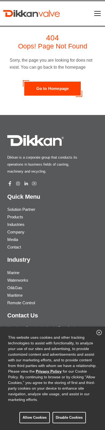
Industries (15, 224)
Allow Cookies (35, 417)
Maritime (15, 295)
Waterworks (17, 280)
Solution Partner (21, 209)
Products (15, 217)
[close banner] (99, 332)
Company (15, 232)
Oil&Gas (14, 287)
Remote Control (21, 302)
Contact (14, 247)
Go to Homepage (52, 88)
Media (12, 239)
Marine (13, 272)
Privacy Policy (49, 371)
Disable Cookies (69, 417)
